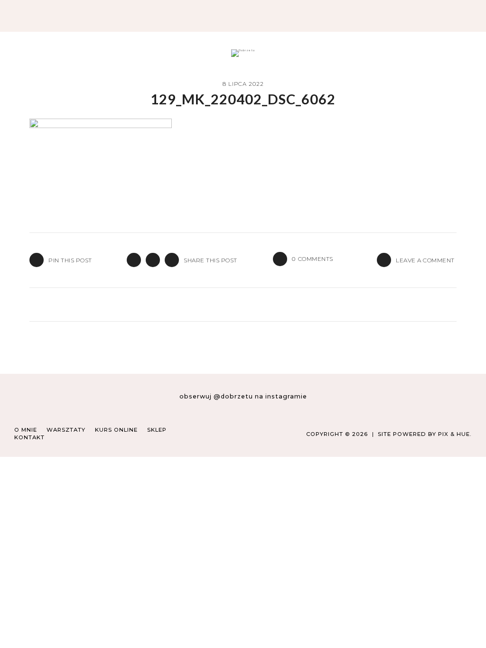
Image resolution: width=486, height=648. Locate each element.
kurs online (116, 429)
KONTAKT (29, 437)
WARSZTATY (66, 429)
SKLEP (157, 429)
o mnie (25, 429)
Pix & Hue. (455, 434)
